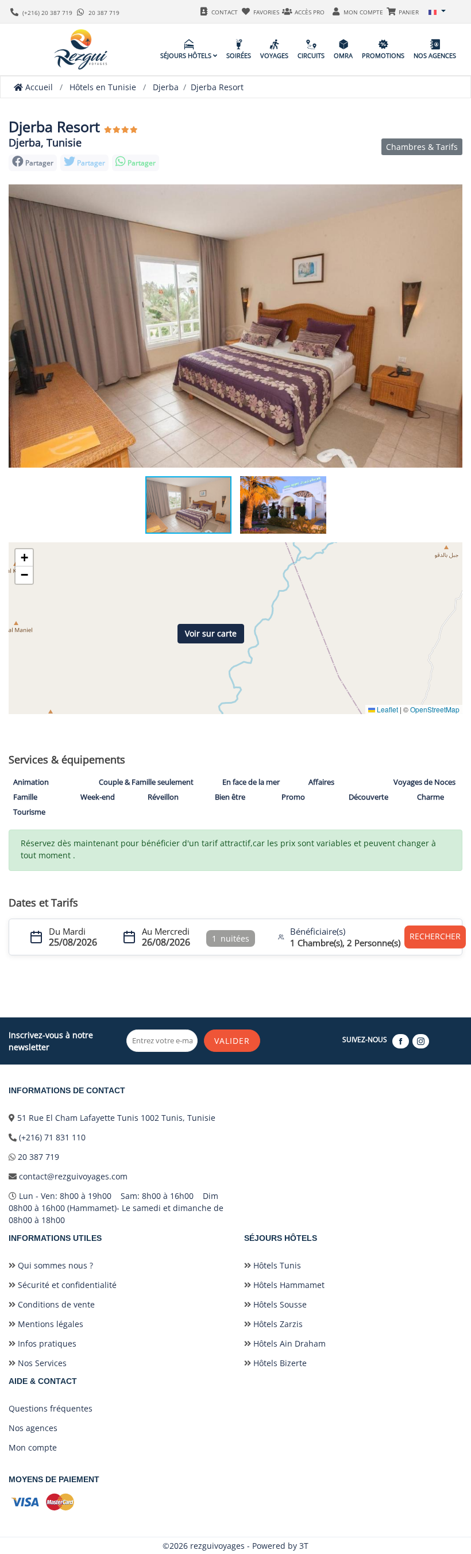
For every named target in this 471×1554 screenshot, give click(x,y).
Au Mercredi (166, 931)
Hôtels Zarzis (277, 1323)
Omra (343, 55)
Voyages (274, 55)
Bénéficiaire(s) (317, 931)
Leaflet (386, 709)
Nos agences (435, 55)
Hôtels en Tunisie (103, 87)
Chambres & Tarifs (422, 146)
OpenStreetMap (435, 709)
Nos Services (41, 1363)
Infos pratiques (46, 1343)
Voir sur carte (211, 633)
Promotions (383, 55)
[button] (437, 11)
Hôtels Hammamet (288, 1284)
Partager (90, 163)
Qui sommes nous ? (54, 1265)
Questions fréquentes (50, 1408)
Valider (232, 1040)
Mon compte (33, 1447)
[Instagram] (421, 1040)
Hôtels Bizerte (279, 1363)
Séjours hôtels (186, 55)
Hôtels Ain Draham (288, 1343)
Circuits (311, 55)
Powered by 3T (280, 1545)
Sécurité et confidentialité (66, 1284)
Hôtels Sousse (279, 1304)
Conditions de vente (55, 1304)
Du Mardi (67, 931)
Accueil (38, 87)
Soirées (238, 55)
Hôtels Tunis (276, 1265)
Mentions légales (49, 1323)
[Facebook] (401, 1040)
